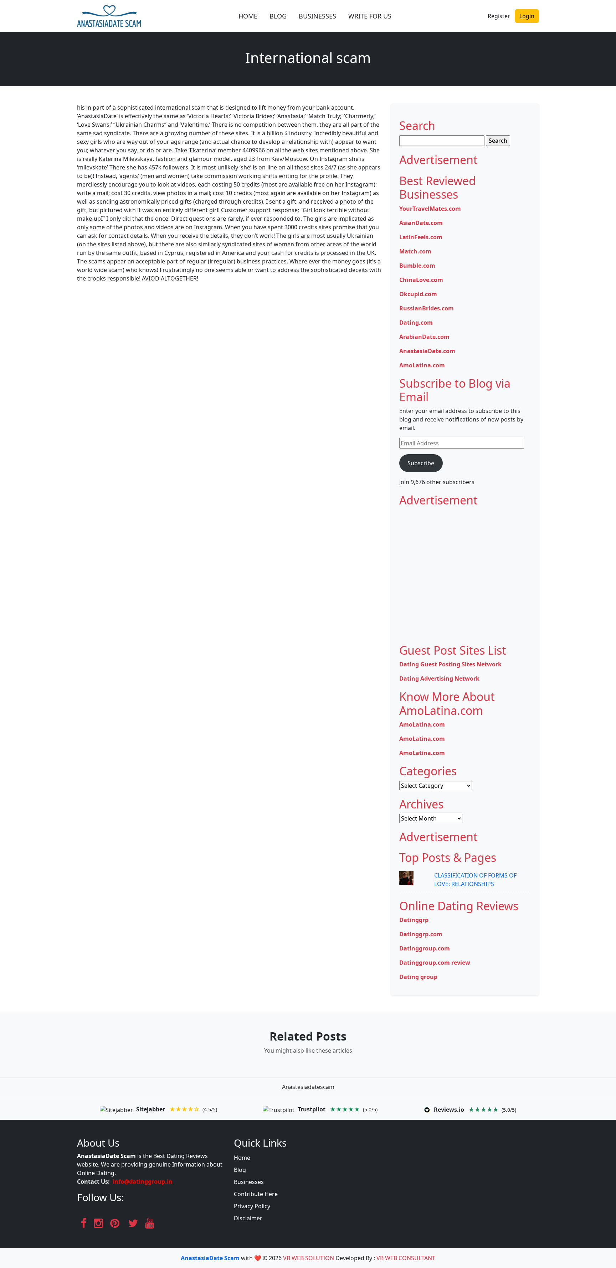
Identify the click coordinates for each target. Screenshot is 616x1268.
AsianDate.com (421, 223)
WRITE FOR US (369, 16)
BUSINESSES (317, 16)
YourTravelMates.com (430, 209)
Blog (240, 1170)
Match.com (415, 251)
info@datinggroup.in (143, 1181)
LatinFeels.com (420, 237)
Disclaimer (248, 1218)
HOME (247, 16)
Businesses (249, 1182)
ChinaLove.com (421, 280)
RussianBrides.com (426, 308)
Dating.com (416, 322)
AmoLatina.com (422, 365)
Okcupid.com (418, 294)
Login (526, 16)
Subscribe (420, 463)
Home (242, 1158)
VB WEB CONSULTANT (405, 1258)
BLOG (278, 16)
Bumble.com (417, 265)
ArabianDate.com (424, 337)
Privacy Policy (252, 1206)
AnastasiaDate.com (427, 351)
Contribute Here (256, 1194)
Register (499, 16)
